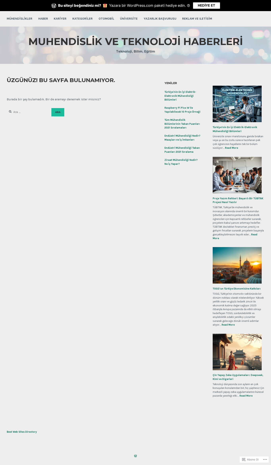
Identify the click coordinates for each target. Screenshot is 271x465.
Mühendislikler (19, 18)
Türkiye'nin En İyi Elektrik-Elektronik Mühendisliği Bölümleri (180, 95)
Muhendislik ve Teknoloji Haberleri (135, 41)
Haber (43, 18)
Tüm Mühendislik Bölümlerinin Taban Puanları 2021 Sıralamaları (182, 123)
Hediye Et (206, 5)
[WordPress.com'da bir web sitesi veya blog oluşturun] (135, 456)
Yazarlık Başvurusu (160, 18)
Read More (231, 148)
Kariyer (60, 18)
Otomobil (106, 18)
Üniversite (129, 18)
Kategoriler (82, 18)
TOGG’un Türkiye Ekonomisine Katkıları (237, 288)
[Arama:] (29, 112)
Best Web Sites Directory (22, 431)
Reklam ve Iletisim (197, 18)
